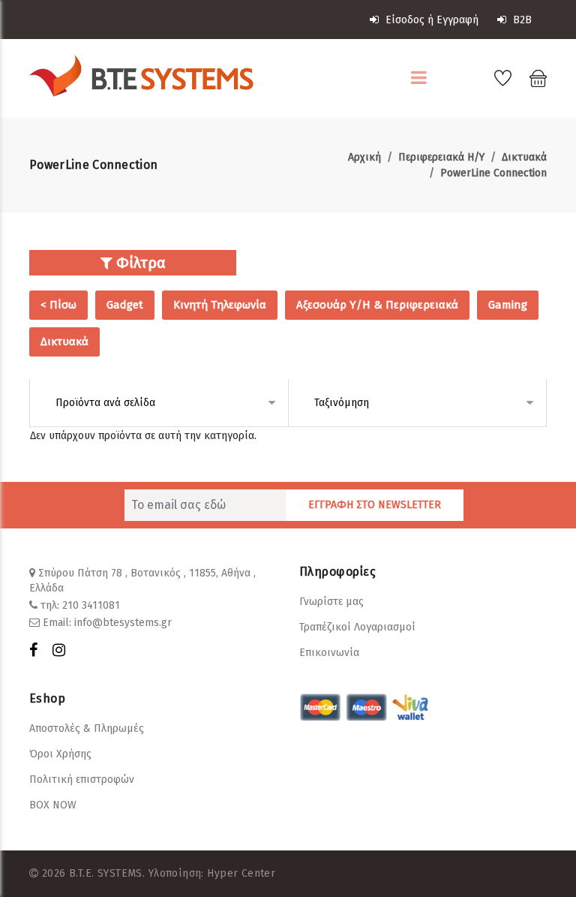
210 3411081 (91, 605)
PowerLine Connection (493, 173)
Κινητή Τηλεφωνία (219, 305)
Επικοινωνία (329, 652)
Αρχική (364, 157)
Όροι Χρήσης (60, 754)
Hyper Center (241, 873)
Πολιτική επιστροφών (81, 779)
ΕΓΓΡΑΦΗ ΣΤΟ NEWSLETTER (374, 504)
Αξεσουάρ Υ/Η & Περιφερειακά (377, 305)
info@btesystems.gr (123, 622)
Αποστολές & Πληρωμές (86, 728)
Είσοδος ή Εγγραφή (430, 20)
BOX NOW (52, 805)
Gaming (507, 305)
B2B (521, 20)
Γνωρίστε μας (331, 601)
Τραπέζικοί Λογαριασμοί (357, 627)
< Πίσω (58, 305)
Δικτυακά (524, 157)
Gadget (124, 305)
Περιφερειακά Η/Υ (441, 157)
